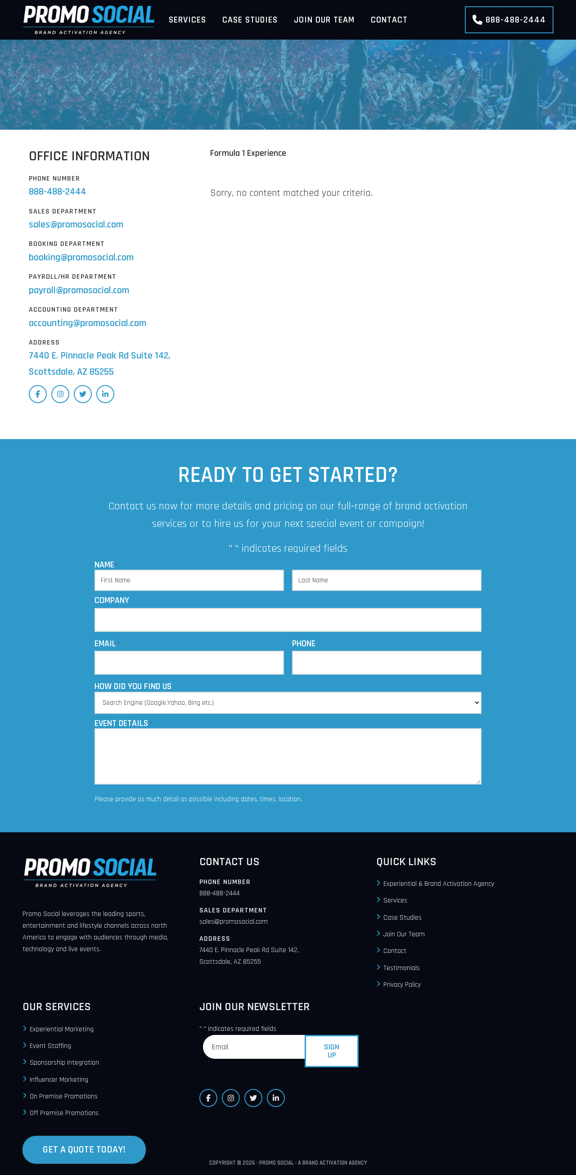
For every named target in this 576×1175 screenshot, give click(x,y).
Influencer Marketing (59, 1079)
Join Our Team (404, 934)
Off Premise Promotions (64, 1113)
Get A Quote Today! (84, 1149)
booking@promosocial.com (81, 257)
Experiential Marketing (62, 1029)
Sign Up (331, 1051)
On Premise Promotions (64, 1096)
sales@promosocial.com (76, 224)
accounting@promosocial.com (87, 323)
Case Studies (402, 917)
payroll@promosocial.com (79, 290)
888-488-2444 (516, 20)
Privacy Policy (402, 984)
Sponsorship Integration (64, 1063)
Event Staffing (50, 1046)
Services (395, 901)
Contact (394, 951)
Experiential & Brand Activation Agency (438, 884)
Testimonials (401, 968)
